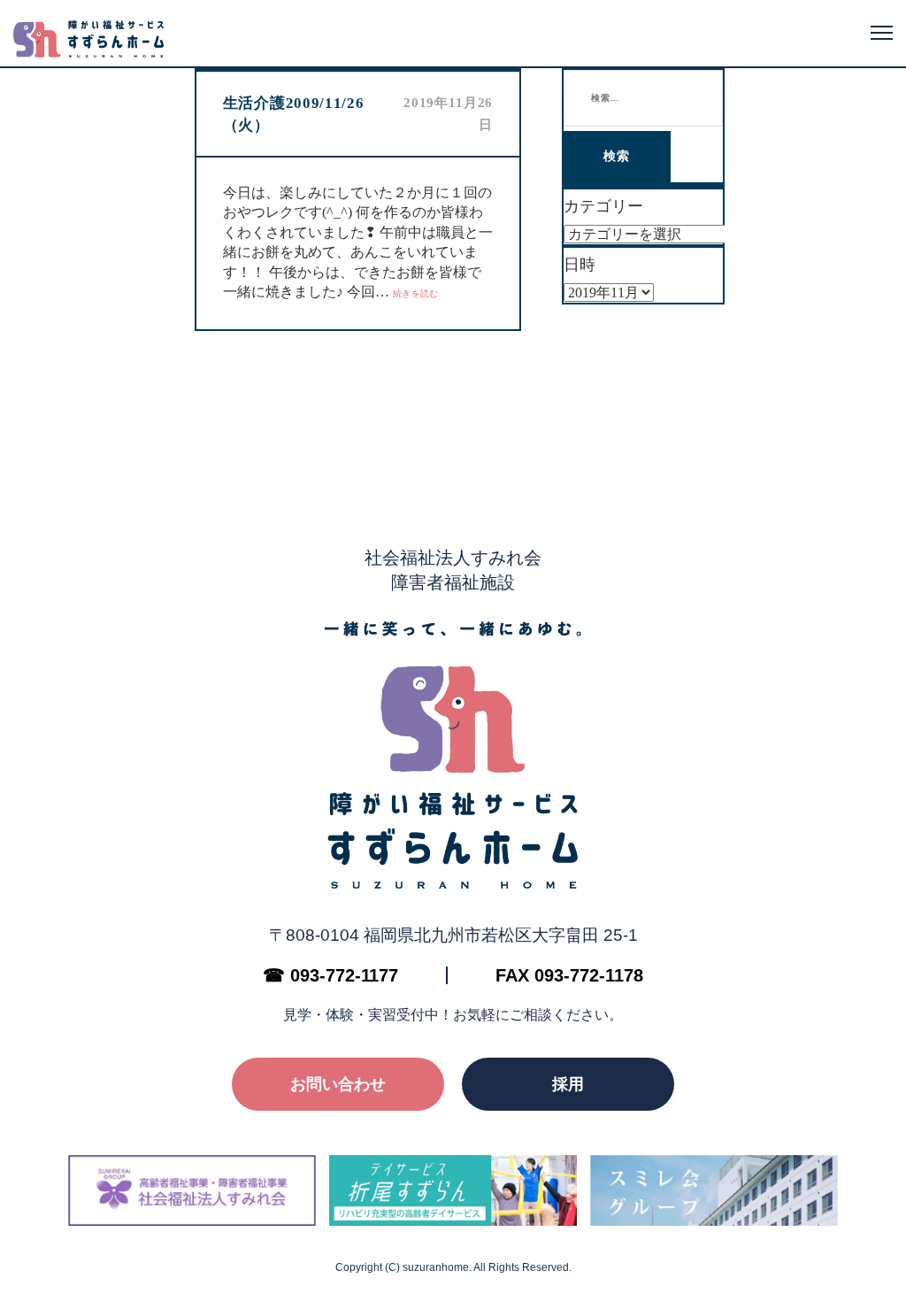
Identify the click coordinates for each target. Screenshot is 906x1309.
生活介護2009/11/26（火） (294, 114)
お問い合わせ (338, 1084)
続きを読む (416, 293)
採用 (568, 1084)
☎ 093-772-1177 (330, 975)
